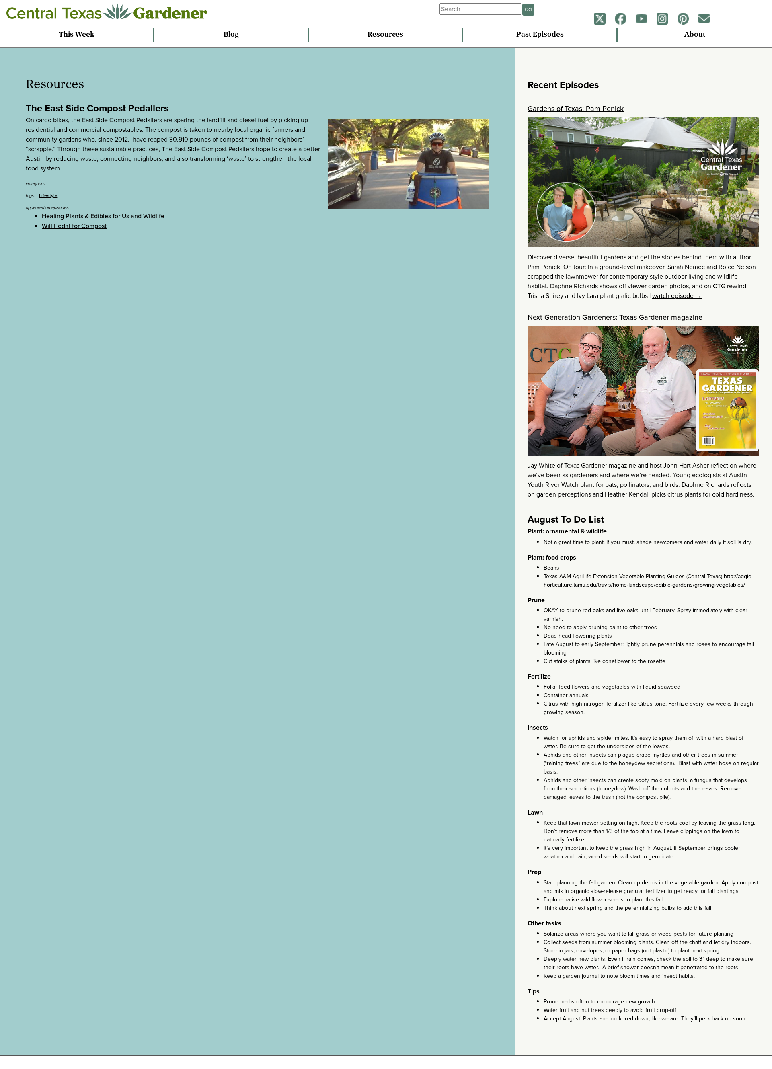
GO (528, 9)
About (694, 35)
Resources (385, 35)
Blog (231, 35)
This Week (76, 35)
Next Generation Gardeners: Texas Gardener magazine (615, 317)
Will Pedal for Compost (74, 225)
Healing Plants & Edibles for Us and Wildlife (103, 216)
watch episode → (677, 295)
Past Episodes (540, 35)
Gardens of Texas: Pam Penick (576, 108)
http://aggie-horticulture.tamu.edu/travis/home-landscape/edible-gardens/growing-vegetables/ (648, 580)
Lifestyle (48, 195)
